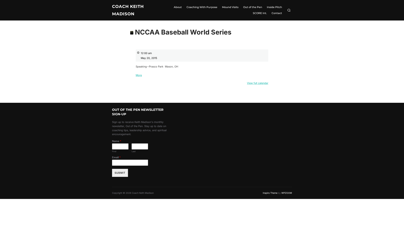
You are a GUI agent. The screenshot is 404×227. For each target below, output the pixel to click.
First (114, 151)
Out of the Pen (252, 7)
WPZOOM (286, 193)
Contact (277, 13)
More (139, 75)
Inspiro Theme (270, 193)
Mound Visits (230, 7)
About (178, 7)
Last (134, 151)
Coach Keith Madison (128, 10)
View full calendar (257, 83)
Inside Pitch (274, 7)
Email (116, 157)
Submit (120, 172)
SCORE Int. (260, 13)
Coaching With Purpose (202, 7)
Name (116, 141)
